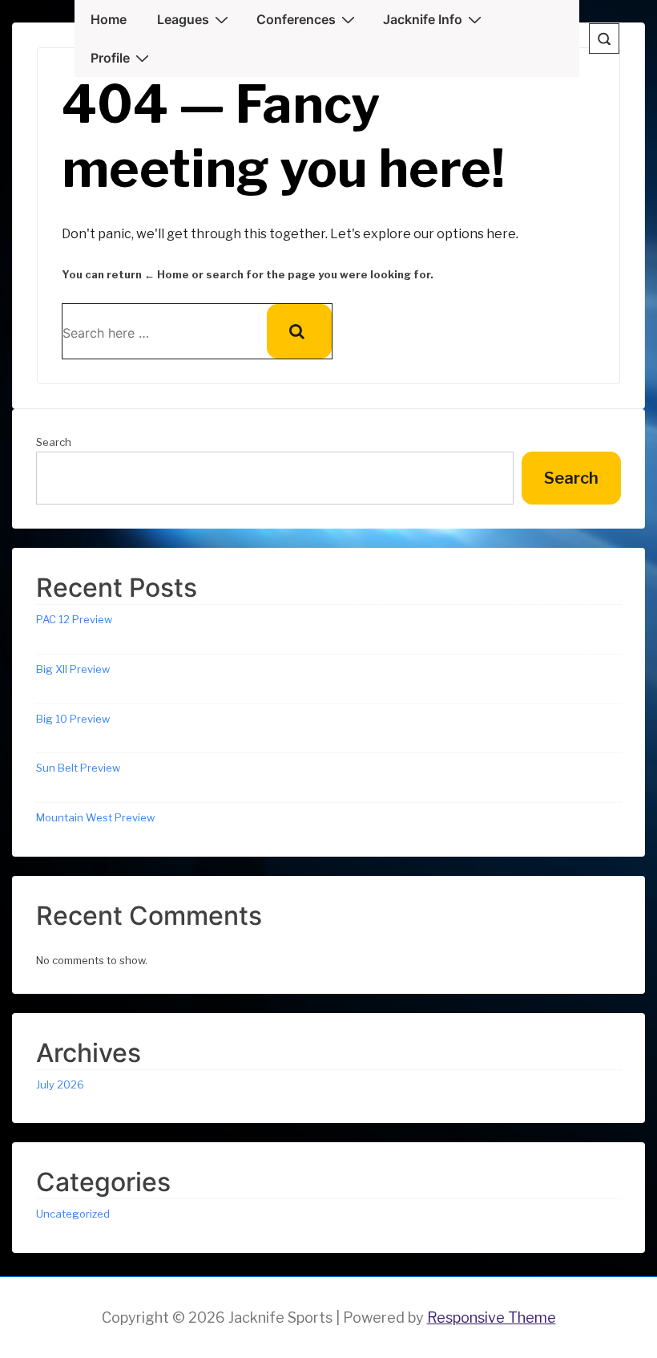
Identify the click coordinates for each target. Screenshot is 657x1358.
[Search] (299, 331)
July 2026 (60, 1084)
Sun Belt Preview (78, 767)
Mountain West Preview (95, 817)
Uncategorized (73, 1213)
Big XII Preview (73, 669)
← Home (166, 274)
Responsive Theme (491, 1317)
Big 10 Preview (73, 718)
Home (109, 19)
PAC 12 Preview (74, 619)
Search (53, 442)
